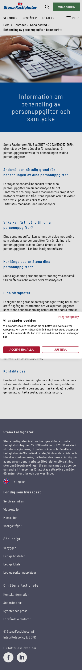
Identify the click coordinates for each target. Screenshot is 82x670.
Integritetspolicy (68, 316)
